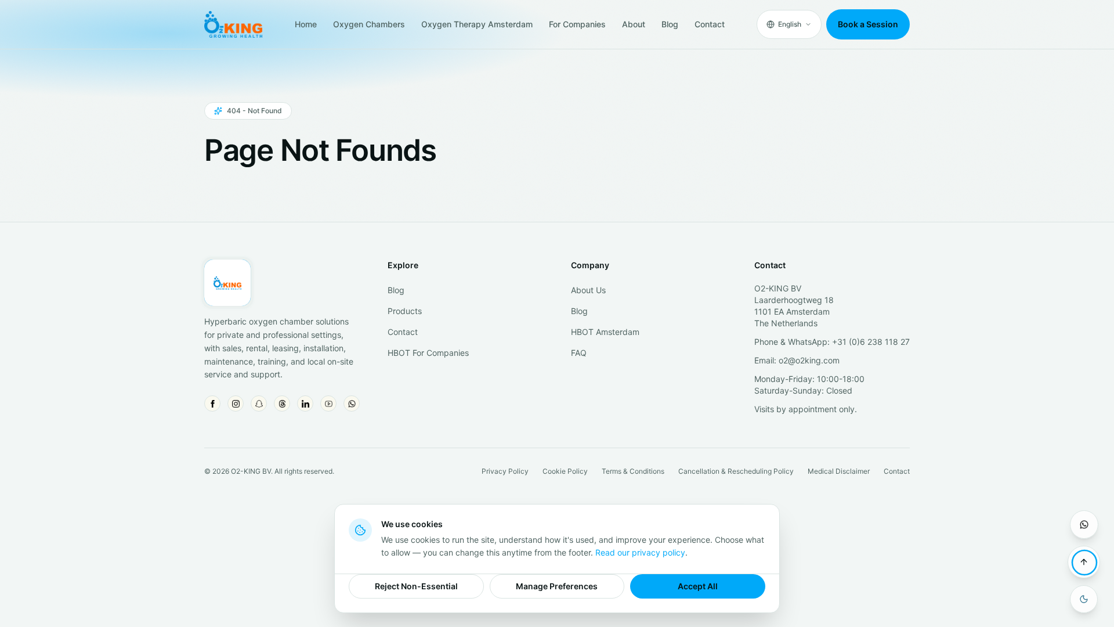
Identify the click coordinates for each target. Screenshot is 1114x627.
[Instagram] (235, 403)
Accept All (698, 586)
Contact (710, 24)
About (633, 24)
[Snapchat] (259, 403)
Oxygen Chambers (369, 24)
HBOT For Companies (428, 353)
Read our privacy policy (640, 552)
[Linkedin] (305, 403)
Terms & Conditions (633, 471)
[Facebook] (212, 403)
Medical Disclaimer (839, 471)
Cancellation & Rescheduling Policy (736, 471)
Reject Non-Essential (416, 586)
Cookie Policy (565, 471)
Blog (669, 24)
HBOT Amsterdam (605, 332)
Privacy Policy (505, 471)
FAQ (579, 353)
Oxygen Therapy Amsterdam (477, 24)
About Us (588, 290)
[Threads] (282, 403)
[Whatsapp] (351, 403)
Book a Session (868, 24)
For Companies (577, 24)
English (789, 24)
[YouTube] (328, 403)
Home (306, 24)
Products (405, 311)
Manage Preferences (557, 586)
